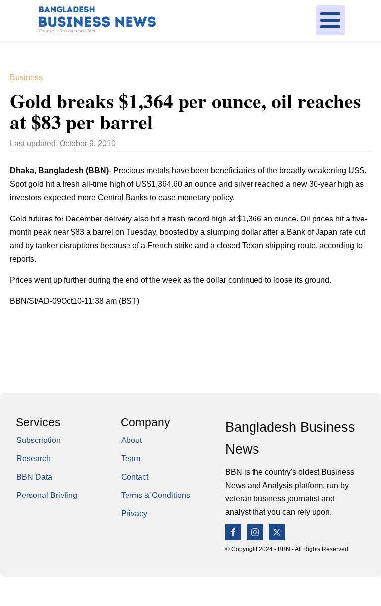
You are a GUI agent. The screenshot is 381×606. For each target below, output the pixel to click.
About (131, 440)
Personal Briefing (46, 495)
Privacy (134, 513)
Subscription (38, 440)
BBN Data (34, 477)
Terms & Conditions (155, 495)
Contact (134, 477)
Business (26, 77)
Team (130, 458)
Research (33, 458)
